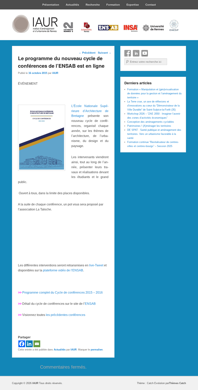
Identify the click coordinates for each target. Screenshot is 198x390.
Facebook (127, 53)
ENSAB (90, 303)
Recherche (93, 4)
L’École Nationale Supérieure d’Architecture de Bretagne (89, 111)
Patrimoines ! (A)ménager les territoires (149, 125)
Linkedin (136, 53)
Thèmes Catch (177, 383)
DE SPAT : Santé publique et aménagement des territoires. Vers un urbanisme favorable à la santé (154, 133)
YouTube (144, 53)
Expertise (132, 4)
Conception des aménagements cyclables (150, 121)
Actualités (72, 4)
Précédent (87, 52)
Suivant (104, 52)
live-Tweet (96, 265)
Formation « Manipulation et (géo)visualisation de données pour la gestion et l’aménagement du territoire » (154, 93)
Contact (150, 4)
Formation (113, 4)
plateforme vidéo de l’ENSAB (63, 270)
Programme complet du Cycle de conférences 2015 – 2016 (62, 292)
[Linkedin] (29, 343)
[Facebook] (21, 343)
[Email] (36, 343)
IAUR (55, 73)
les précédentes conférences (65, 315)
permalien (97, 349)
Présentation (50, 4)
